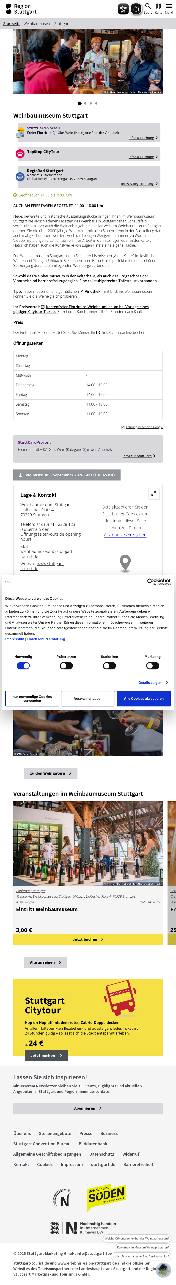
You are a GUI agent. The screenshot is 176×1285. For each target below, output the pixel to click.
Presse (85, 1133)
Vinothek (92, 291)
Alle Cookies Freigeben (125, 534)
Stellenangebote (55, 1133)
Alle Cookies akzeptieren (144, 698)
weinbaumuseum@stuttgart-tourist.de (47, 554)
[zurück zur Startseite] (38, 9)
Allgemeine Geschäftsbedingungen (47, 1154)
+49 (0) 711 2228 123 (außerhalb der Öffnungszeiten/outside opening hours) (50, 531)
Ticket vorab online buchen (123, 332)
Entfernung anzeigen (30, 891)
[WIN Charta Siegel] (88, 1233)
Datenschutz (101, 1154)
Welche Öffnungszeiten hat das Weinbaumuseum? (137, 1238)
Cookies (45, 1164)
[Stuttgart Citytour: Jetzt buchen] (88, 1017)
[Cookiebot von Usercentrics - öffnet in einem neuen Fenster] (151, 581)
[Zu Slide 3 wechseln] (91, 103)
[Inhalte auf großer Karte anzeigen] (125, 570)
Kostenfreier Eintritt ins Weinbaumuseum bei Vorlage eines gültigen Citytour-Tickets (81, 309)
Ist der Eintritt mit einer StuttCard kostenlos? (141, 1256)
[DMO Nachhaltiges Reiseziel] (62, 1211)
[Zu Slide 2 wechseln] (85, 103)
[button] (46, 1055)
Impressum (14, 639)
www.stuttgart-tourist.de (42, 566)
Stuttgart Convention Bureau (42, 1143)
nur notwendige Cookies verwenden (32, 698)
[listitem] (88, 713)
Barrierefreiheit (138, 1164)
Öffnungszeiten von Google (144, 427)
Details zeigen (150, 683)
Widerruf (131, 1154)
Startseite (11, 23)
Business (109, 1133)
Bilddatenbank (93, 1143)
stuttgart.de (103, 1164)
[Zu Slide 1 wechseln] (79, 103)
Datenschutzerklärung (46, 639)
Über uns (22, 1133)
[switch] (66, 665)
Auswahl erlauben (88, 698)
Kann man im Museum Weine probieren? (143, 1247)
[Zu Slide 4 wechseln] (96, 103)
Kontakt (21, 1164)
